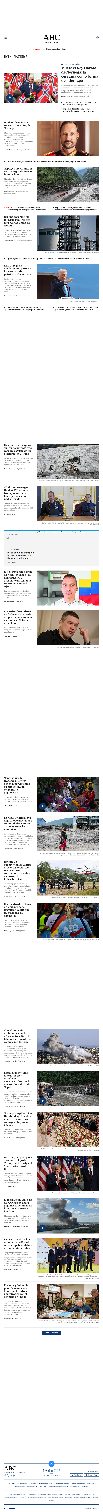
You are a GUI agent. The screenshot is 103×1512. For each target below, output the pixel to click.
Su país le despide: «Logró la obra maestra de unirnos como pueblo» (78, 110)
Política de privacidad (46, 1484)
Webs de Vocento (91, 1508)
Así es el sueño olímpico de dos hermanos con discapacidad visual (20, 555)
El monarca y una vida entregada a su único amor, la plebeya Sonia (79, 103)
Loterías (21, 1497)
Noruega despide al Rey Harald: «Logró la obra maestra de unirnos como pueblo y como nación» (18, 1119)
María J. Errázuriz (10, 601)
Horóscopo (76, 1495)
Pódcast (51, 1500)
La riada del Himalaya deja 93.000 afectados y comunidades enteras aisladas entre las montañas (18, 823)
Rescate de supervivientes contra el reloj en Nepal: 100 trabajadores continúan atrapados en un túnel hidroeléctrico (17, 870)
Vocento (12, 1484)
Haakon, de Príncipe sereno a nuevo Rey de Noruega (17, 125)
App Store (77, 1475)
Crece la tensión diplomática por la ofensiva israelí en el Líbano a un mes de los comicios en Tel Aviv (17, 1036)
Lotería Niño (32, 1495)
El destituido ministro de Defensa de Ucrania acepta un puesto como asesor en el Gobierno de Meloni (18, 617)
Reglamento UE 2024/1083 (36, 1486)
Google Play (92, 1475)
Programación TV (88, 1495)
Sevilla (55, 42)
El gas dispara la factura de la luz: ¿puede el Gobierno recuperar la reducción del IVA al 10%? (47, 258)
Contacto (33, 1484)
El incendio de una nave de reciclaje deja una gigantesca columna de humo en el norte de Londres (18, 1205)
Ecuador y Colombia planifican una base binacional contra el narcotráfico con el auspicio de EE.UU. (16, 1291)
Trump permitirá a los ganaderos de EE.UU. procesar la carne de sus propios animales (24, 308)
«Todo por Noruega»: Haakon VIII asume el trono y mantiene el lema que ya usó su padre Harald (17, 493)
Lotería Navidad (64, 1495)
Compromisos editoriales (79, 1486)
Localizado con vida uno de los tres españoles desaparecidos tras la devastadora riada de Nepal (17, 1080)
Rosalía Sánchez (67, 96)
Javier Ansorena (9, 296)
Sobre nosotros (22, 1484)
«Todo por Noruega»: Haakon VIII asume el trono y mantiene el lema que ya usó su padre (45, 161)
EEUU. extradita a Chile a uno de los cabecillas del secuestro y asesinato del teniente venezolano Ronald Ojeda (18, 579)
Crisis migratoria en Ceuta (56, 49)
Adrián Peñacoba (10, 469)
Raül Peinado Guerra (11, 1226)
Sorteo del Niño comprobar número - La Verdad (81, 1497)
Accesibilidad (19, 1486)
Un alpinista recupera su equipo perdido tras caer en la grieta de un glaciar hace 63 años (18, 449)
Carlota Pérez (9, 849)
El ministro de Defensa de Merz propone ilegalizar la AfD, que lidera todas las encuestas (18, 909)
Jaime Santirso (9, 191)
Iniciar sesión (97, 37)
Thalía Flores (8, 1318)
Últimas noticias (11, 1497)
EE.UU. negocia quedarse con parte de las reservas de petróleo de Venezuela (17, 270)
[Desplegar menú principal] (5, 37)
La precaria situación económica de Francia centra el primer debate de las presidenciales (18, 1244)
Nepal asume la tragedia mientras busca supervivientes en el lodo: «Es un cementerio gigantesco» (17, 785)
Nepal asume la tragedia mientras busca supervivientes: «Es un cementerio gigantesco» (76, 208)
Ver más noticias (51, 1333)
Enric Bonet (8, 1269)
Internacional (16, 56)
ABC (6, 636)
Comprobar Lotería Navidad (47, 1495)
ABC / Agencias (10, 931)
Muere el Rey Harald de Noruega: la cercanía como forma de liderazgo (79, 74)
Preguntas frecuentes (55, 1497)
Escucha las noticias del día (36, 1497)
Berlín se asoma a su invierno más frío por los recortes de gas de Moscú (17, 221)
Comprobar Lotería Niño (17, 1495)
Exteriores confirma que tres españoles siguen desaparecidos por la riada (25, 208)
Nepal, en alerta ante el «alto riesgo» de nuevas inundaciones (18, 171)
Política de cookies (62, 1484)
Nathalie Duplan (9, 1061)
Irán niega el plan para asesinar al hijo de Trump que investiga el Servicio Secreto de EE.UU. (76, 308)
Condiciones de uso (78, 1484)
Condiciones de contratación (58, 1486)
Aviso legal (90, 1484)
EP (5, 1186)
